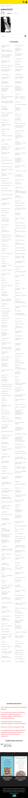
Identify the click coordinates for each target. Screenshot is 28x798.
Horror (3, 217)
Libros (3, 623)
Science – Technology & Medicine (5, 334)
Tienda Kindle (18, 536)
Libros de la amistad (20, 453)
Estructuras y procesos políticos (20, 302)
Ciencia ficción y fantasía (19, 573)
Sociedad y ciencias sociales (20, 307)
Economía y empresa (21, 104)
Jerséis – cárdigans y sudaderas (20, 384)
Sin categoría (19, 533)
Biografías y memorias (18, 541)
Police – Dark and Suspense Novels (6, 300)
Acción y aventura (20, 231)
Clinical (3, 416)
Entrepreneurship (6, 386)
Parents (3, 280)
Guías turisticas (19, 222)
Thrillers (4, 303)
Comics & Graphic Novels (6, 125)
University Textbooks (4, 380)
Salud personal (19, 595)
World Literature (6, 285)
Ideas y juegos (19, 529)
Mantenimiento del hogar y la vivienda (7, 549)
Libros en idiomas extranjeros (20, 126)
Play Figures (18, 656)
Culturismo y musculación (5, 462)
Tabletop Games (19, 650)
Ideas (16, 531)
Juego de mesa (5, 616)
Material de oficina (20, 434)
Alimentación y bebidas (5, 46)
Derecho (17, 201)
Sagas (3, 258)
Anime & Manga (5, 129)
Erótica (17, 114)
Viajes (16, 641)
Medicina (17, 64)
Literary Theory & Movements (6, 240)
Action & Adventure (7, 163)
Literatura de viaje (20, 225)
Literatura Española (18, 344)
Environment (5, 338)
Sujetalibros (18, 444)
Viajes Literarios (19, 661)
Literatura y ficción (20, 228)
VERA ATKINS (7, 746)
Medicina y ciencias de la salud (20, 209)
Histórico (17, 617)
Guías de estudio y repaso (20, 558)
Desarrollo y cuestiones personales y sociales (19, 160)
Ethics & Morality (6, 395)
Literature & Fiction (7, 160)
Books (3, 122)
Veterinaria (18, 74)
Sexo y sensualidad (20, 526)
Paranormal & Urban (5, 352)
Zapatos (17, 365)
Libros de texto (19, 180)
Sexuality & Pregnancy (4, 438)
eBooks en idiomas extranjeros (20, 551)
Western (3, 400)
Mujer (17, 379)
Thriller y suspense (20, 295)
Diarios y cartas (5, 661)
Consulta (17, 101)
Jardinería (4, 546)
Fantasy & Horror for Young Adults (6, 348)
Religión (17, 610)
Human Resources (6, 388)
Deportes (4, 466)
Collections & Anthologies (5, 220)
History (3, 398)
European (4, 292)
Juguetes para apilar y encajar (6, 598)
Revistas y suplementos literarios (19, 510)
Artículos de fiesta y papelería (20, 495)
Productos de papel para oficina (20, 463)
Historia (17, 562)
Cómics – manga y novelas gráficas (20, 97)
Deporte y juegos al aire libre (21, 154)
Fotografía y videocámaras (5, 519)
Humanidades (19, 205)
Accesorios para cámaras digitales (6, 498)
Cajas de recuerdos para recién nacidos (7, 102)
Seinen (3, 131)
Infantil (17, 133)
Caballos (17, 504)
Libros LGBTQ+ (19, 187)
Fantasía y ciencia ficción (20, 166)
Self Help (4, 157)
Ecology (3, 340)
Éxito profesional (6, 86)
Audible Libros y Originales (5, 78)
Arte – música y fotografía (19, 568)
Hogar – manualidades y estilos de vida (5, 530)
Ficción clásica (19, 240)
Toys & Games (19, 643)
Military (3, 215)
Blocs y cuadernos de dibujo (6, 576)
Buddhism (4, 330)
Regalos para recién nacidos (7, 97)
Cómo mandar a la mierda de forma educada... (7, 778)
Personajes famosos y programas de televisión (19, 88)
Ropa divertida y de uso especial (20, 395)
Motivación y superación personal (5, 89)
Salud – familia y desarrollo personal (19, 621)
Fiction (3, 251)
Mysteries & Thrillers (4, 427)
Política (17, 299)
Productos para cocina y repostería (7, 50)
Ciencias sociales (20, 577)
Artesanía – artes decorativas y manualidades (6, 535)
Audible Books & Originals (5, 61)
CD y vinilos (4, 454)
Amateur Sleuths (6, 183)
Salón (3, 582)
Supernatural (5, 318)
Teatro (17, 285)
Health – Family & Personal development (6, 148)
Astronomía (18, 59)
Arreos (17, 506)
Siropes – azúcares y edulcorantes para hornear (6, 56)
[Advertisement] (14, 684)
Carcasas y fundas (6, 514)
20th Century (5, 246)
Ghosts (3, 227)
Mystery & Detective (7, 431)
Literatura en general (19, 332)
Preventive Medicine (7, 421)
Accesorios (4, 495)
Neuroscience (5, 413)
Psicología (18, 318)
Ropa (16, 381)
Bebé (2, 94)
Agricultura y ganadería (19, 54)
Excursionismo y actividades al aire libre (6, 483)
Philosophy (4, 393)
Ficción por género (20, 250)
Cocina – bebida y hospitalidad (20, 77)
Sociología (18, 321)
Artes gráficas (5, 631)
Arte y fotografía (6, 625)
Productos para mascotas (19, 501)
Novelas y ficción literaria (20, 591)
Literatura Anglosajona (19, 327)
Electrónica (4, 488)
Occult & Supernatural (5, 230)
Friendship (4, 283)
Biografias (4, 120)
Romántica (18, 615)
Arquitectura (5, 629)
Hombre (17, 361)
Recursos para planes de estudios (20, 458)
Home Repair (4, 144)
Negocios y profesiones (4, 82)
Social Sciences (5, 357)
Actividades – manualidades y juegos (19, 137)
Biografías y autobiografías (5, 657)
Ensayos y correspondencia (20, 236)
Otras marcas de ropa (20, 400)
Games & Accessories (18, 646)
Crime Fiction (5, 178)
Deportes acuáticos (7, 473)
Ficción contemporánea (19, 243)
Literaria (17, 269)
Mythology (4, 256)
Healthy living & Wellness (6, 153)
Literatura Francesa (18, 349)
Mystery (3, 181)
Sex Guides (18, 116)
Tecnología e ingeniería (18, 70)
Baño (2, 556)
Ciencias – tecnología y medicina (19, 49)
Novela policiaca (20, 404)
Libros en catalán (20, 123)
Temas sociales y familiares (20, 598)
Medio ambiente (19, 66)
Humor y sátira (19, 266)
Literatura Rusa (19, 353)
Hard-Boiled (4, 188)
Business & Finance (6, 384)
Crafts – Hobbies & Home (6, 140)
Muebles (3, 580)
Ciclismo (3, 470)
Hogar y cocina (5, 554)
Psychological (5, 308)
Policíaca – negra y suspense (20, 289)
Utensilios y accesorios (4, 109)
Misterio (17, 292)
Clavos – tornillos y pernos (6, 449)
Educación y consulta (18, 581)
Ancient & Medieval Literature (6, 199)
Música (3, 642)
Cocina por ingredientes (18, 82)
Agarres (3, 512)
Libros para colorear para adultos (5, 541)
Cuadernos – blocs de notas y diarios (20, 467)
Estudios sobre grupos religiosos (20, 314)
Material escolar (20, 451)
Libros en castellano (18, 183)
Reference (4, 377)
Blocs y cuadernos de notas (20, 472)
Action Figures (19, 658)
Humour (3, 249)
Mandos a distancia (6, 501)
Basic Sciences (5, 411)
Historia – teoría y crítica (6, 637)
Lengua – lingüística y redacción (21, 603)
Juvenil (17, 565)
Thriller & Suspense (7, 194)
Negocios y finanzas (18, 214)
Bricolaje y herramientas (5, 443)
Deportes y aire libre (5, 457)
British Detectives (6, 185)
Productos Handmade (18, 491)
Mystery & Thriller (6, 166)
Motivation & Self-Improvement (6, 70)
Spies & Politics (5, 311)
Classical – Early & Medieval (6, 266)
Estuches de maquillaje (4, 115)
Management (5, 74)
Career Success (5, 67)
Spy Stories (4, 315)
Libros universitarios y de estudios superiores (20, 191)
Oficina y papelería (20, 407)
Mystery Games (19, 654)
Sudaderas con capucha (19, 390)
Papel (2, 573)
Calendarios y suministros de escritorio (19, 429)
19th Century (5, 212)
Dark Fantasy (5, 225)
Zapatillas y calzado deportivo (20, 368)
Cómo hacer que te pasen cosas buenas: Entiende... (20, 779)
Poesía (17, 280)
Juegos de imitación (7, 602)
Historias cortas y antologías (20, 262)
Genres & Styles (5, 237)
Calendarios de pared (19, 423)
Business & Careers (6, 65)
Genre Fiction (5, 208)
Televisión (4, 649)
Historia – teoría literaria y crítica (20, 257)
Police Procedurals (7, 190)
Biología (17, 61)
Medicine (3, 409)
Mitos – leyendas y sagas (20, 276)
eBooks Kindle (19, 538)
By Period (4, 263)
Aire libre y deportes (18, 372)
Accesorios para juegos (6, 611)
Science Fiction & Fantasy (6, 343)
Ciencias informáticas (18, 196)
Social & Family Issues (5, 274)
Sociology (4, 375)
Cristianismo (18, 612)
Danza (17, 376)
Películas (4, 644)
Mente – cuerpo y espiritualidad (20, 636)
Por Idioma (18, 555)
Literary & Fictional (7, 135)
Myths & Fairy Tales (7, 253)
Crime (3, 306)
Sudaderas (18, 387)
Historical (4, 210)
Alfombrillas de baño (6, 559)
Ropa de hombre (19, 363)
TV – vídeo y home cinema (6, 524)
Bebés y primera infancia (5, 588)
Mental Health (5, 418)
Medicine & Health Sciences (6, 406)
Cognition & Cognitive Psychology (4, 365)
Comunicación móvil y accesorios (7, 491)
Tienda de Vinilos (19, 130)
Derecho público (19, 203)
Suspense (4, 322)
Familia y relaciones (21, 632)
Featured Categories (18, 119)
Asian (2, 287)
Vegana (17, 94)
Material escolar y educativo (20, 447)
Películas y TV (19, 488)
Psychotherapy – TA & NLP (7, 370)
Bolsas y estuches (6, 113)
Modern (3, 244)
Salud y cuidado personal (19, 522)
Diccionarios (18, 336)
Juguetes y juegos (6, 585)
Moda (16, 359)
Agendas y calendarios (18, 418)
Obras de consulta (20, 608)
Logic (2, 402)
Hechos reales (19, 45)
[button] (23, 2)
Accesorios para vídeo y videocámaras (6, 507)
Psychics (3, 320)
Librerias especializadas (5, 619)
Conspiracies (5, 313)
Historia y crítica (6, 646)
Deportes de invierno (4, 478)
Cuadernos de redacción (19, 477)
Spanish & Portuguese (4, 295)
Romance (17, 283)
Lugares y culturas (20, 171)
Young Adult (5, 425)
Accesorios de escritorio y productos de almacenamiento (20, 439)
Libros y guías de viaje (19, 219)
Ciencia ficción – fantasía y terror (20, 546)
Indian (3, 289)
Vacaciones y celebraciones (19, 175)
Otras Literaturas (20, 484)
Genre (3, 133)
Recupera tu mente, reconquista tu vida (12, 727)
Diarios (17, 481)
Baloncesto (4, 468)
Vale (14, 795)
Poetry (3, 261)
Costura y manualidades (5, 564)
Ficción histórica (20, 253)
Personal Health (6, 435)
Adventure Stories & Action (7, 170)
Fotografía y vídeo (6, 634)
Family (3, 278)
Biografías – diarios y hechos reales (6, 652)
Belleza (3, 106)
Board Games (18, 652)
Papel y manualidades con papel (6, 569)
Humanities (4, 391)
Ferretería (4, 447)
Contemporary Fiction (5, 204)
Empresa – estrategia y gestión (18, 109)
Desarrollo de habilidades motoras (5, 593)
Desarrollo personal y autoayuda (18, 627)
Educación (18, 311)
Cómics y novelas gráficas (20, 149)
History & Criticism (6, 235)
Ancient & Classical (7, 270)
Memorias (17, 356)
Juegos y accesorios (4, 607)
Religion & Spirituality (4, 326)
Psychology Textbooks (4, 360)
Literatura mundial (20, 271)
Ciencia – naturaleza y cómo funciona (20, 143)
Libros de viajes (19, 323)
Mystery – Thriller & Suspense (7, 174)
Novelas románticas (18, 586)
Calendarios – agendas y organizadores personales (19, 412)
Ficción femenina (20, 248)
